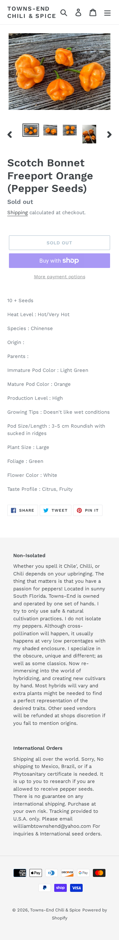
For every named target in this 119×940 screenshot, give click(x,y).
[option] (30, 131)
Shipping (17, 212)
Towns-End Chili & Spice (31, 12)
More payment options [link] (59, 276)
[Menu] (107, 12)
